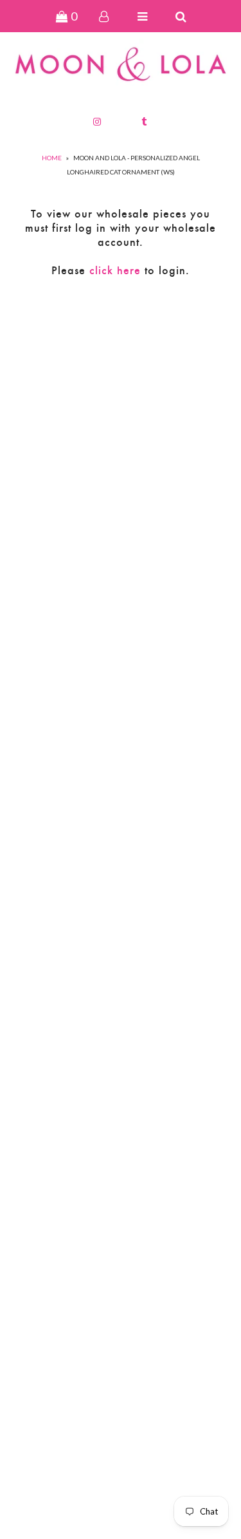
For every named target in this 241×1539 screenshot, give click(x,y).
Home (52, 158)
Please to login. (120, 270)
